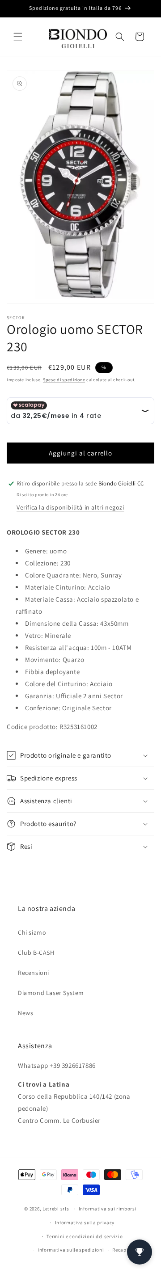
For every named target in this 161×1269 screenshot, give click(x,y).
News (25, 1013)
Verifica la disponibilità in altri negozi (70, 507)
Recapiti (122, 1250)
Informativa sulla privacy (85, 1222)
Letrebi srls (55, 1209)
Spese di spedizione (64, 380)
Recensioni (33, 973)
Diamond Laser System (51, 993)
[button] (18, 36)
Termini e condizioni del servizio (85, 1236)
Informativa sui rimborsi (108, 1209)
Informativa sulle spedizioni (71, 1250)
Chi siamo (32, 932)
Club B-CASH (36, 953)
